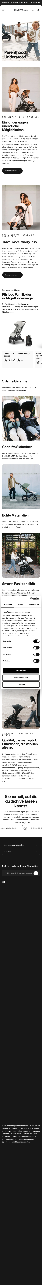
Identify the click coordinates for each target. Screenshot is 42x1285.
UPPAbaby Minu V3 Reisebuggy (17, 353)
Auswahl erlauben (21, 677)
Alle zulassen (21, 670)
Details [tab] (20, 604)
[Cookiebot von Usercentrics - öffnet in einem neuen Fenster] (30, 598)
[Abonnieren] (36, 873)
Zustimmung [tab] (7, 604)
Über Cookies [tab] (34, 604)
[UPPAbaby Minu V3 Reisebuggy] (17, 334)
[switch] (36, 647)
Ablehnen (21, 684)
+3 (22, 360)
